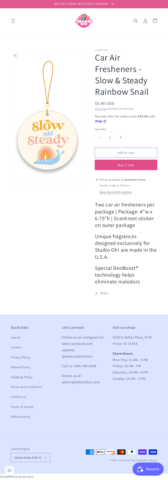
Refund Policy (20, 367)
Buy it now (126, 165)
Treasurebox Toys (126, 460)
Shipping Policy (22, 377)
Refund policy (20, 417)
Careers (16, 347)
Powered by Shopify (146, 460)
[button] (13, 21)
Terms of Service (22, 407)
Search (16, 337)
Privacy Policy (20, 357)
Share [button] (104, 293)
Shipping (100, 108)
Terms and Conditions (26, 387)
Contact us (18, 397)
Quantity (100, 129)
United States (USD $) (27, 457)
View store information (115, 192)
